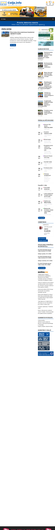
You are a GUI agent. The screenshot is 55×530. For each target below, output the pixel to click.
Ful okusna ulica (48, 167)
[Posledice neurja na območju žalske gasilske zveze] (40, 112)
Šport (12, 48)
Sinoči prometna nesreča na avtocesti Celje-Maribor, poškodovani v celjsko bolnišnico (45, 55)
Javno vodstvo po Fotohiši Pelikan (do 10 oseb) (48, 195)
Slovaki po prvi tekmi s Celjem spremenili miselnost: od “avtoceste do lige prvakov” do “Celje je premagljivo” (45, 85)
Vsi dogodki (41, 217)
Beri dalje (13, 45)
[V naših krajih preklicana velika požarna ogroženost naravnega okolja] (40, 102)
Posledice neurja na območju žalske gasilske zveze (48, 112)
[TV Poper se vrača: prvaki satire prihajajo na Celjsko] (40, 94)
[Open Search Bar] (53, 19)
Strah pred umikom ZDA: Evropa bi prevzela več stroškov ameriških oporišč (45, 291)
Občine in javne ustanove (44, 321)
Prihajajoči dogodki (45, 120)
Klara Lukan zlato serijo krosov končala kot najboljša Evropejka (22, 32)
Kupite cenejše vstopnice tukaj (45, 326)
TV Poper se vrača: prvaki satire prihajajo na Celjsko (48, 94)
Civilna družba (41, 320)
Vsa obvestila (42, 268)
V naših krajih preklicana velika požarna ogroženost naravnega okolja (45, 103)
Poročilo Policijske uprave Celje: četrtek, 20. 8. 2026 (44, 257)
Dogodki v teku (42, 185)
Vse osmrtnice (42, 238)
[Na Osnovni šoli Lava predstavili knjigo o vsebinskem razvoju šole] (40, 64)
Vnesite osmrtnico (43, 240)
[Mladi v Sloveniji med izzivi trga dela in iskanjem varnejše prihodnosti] (40, 74)
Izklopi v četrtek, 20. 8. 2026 (45, 260)
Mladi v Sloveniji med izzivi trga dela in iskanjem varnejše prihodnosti (45, 75)
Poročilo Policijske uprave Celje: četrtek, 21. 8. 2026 (44, 250)
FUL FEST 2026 (48, 162)
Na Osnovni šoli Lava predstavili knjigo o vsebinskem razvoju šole (45, 65)
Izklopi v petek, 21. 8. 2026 (44, 253)
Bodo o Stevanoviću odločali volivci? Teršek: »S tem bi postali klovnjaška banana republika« (45, 312)
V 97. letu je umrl (48, 226)
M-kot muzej (47, 139)
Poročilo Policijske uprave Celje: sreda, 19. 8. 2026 (44, 264)
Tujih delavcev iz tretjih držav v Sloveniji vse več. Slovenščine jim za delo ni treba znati (45, 303)
